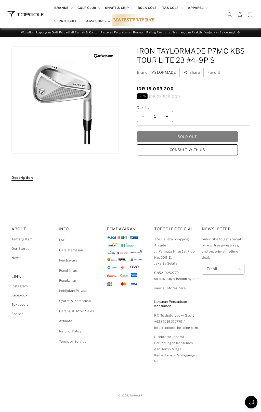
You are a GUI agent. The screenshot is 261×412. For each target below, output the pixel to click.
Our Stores (20, 249)
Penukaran (67, 280)
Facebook (19, 295)
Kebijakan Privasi (73, 291)
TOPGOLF (135, 395)
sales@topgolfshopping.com (177, 279)
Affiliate (65, 321)
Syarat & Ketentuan (75, 301)
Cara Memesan (71, 250)
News (15, 258)
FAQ (62, 240)
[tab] (22, 177)
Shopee (17, 314)
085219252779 (166, 273)
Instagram (19, 286)
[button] (63, 8)
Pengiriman (68, 270)
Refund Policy (70, 331)
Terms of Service (73, 341)
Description (22, 178)
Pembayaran (69, 260)
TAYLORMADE (163, 72)
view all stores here (170, 288)
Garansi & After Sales (76, 311)
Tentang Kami (22, 239)
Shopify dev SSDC (136, 400)
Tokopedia (20, 304)
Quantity (143, 107)
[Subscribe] (239, 269)
